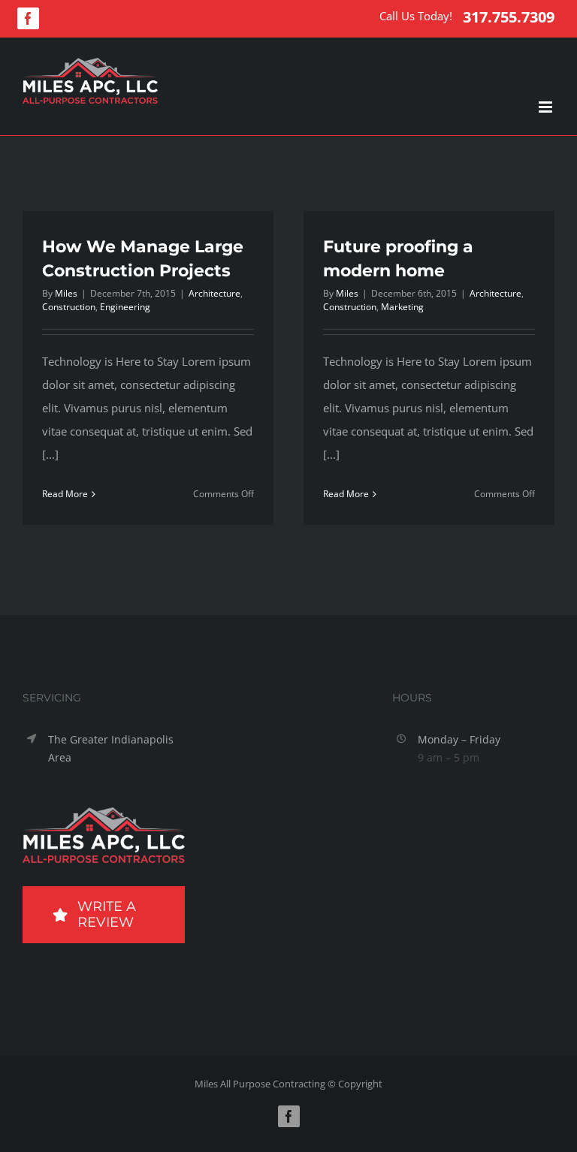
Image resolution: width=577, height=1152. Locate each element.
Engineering (125, 306)
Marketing (402, 306)
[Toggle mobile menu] (546, 107)
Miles (66, 293)
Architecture (214, 293)
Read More (65, 493)
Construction (68, 306)
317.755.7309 (508, 17)
